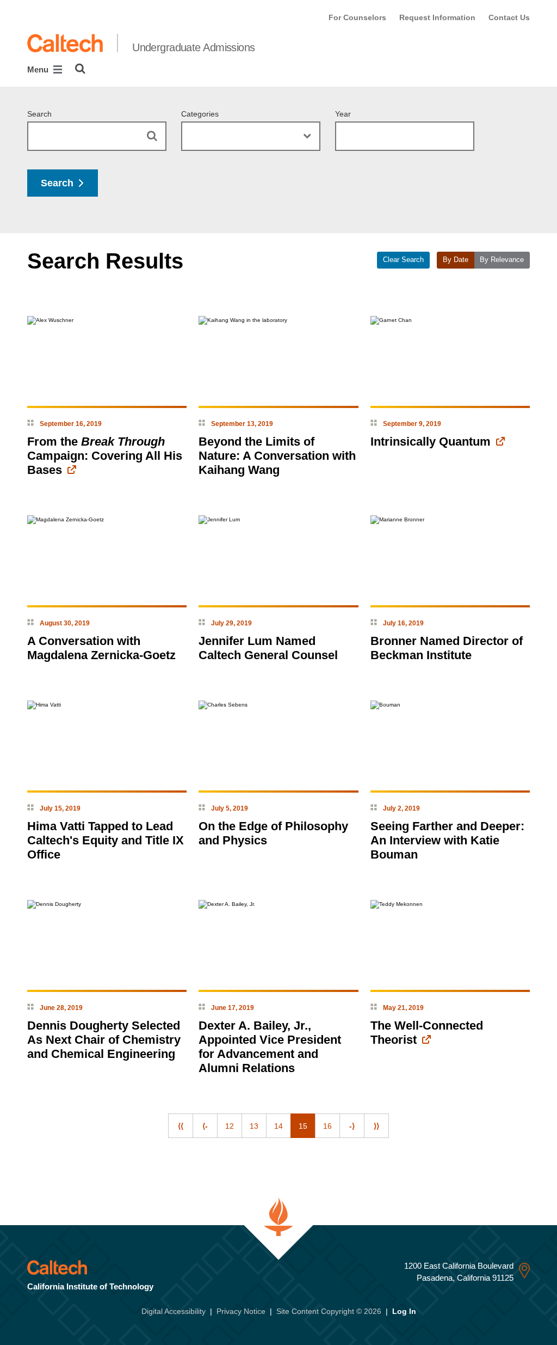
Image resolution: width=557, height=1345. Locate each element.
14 (278, 1126)
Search (39, 113)
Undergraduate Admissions (193, 47)
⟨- (205, 1126)
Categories (200, 113)
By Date (455, 260)
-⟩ (352, 1126)
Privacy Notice (240, 1311)
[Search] (80, 68)
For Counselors (357, 17)
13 (254, 1126)
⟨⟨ (180, 1126)
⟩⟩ (376, 1126)
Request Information (437, 17)
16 (327, 1126)
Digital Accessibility (173, 1311)
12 (229, 1126)
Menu (39, 69)
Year (343, 113)
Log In (404, 1311)
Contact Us (509, 17)
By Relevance (502, 260)
